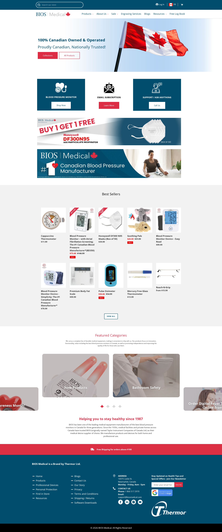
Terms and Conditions (86, 493)
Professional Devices (47, 485)
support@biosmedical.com (130, 497)
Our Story (79, 485)
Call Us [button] (157, 105)
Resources (41, 498)
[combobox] (59, 5)
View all (111, 316)
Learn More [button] (109, 105)
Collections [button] (48, 55)
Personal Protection (46, 489)
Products (40, 480)
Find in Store (42, 493)
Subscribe (179, 485)
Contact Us (80, 480)
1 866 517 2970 (132, 491)
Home (39, 476)
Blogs (77, 476)
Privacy (78, 489)
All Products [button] (69, 55)
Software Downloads (85, 502)
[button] (102, 407)
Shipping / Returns (84, 498)
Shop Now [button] (61, 105)
